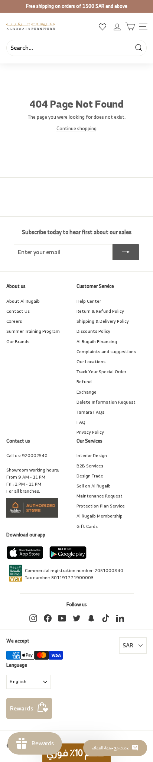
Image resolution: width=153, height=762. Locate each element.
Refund (84, 381)
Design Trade (89, 476)
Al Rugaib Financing (96, 341)
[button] (76, 752)
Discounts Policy (93, 331)
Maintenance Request (99, 496)
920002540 (35, 455)
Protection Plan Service (100, 506)
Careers (14, 321)
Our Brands (17, 341)
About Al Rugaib (23, 301)
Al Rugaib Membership (99, 516)
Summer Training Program (33, 331)
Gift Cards (87, 526)
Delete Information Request (106, 402)
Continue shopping (76, 128)
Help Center (88, 301)
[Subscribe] (126, 252)
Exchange (86, 392)
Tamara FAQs (90, 412)
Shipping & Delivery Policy (102, 321)
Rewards (21, 708)
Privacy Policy (90, 432)
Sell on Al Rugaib (93, 486)
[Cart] (130, 26)
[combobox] (76, 48)
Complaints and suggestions (106, 351)
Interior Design (91, 455)
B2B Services (89, 466)
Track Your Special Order (101, 371)
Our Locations (90, 361)
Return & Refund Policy (100, 311)
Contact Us (18, 311)
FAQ (80, 422)
